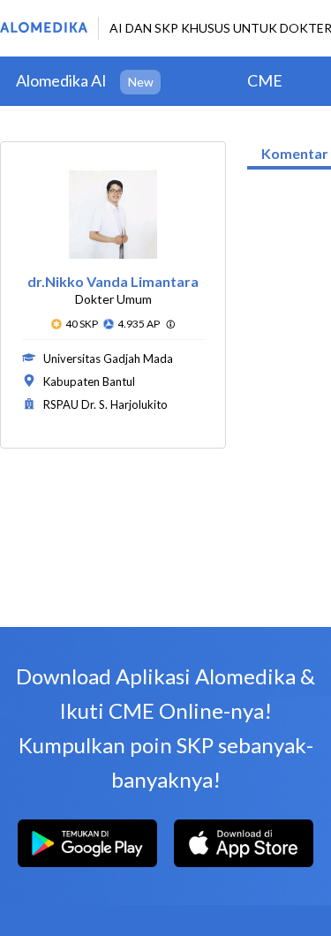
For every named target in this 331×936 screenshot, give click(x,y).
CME (264, 80)
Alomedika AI (61, 80)
